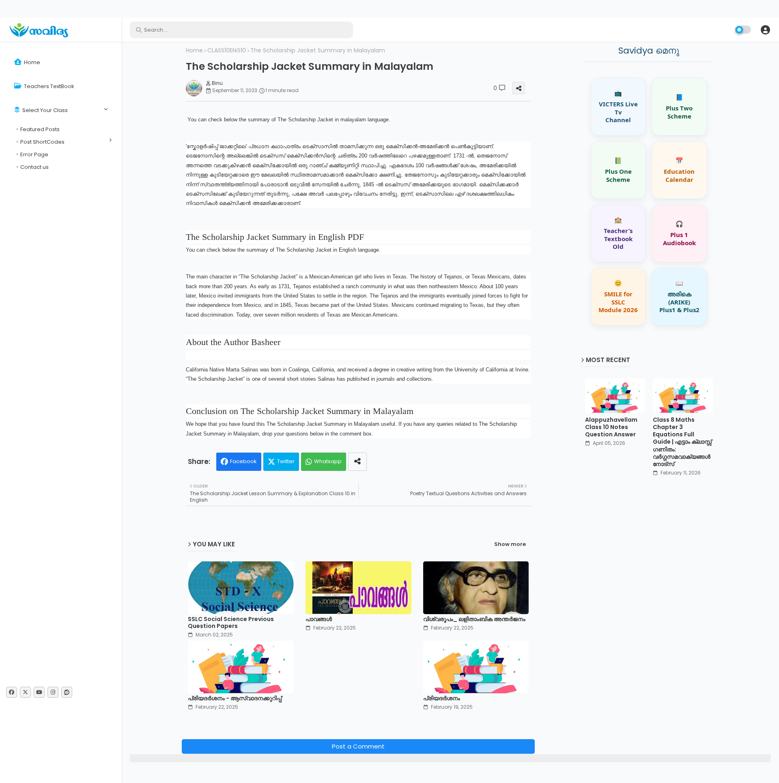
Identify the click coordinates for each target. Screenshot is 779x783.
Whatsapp (328, 461)
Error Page (34, 154)
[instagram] (52, 692)
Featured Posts (40, 129)
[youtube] (39, 692)
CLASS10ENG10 (226, 50)
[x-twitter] (25, 692)
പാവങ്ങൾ (319, 619)
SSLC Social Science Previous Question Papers (231, 623)
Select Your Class (44, 110)
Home (31, 62)
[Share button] (357, 462)
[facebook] (11, 692)
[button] (765, 30)
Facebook (243, 461)
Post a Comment (358, 746)
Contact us (34, 167)
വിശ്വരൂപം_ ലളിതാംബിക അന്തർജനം (474, 619)
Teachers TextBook (48, 86)
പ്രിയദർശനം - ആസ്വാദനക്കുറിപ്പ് (235, 698)
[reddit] (66, 692)
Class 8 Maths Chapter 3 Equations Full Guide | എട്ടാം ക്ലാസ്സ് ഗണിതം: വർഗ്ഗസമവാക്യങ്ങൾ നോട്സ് (682, 442)
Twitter (286, 461)
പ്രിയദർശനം (441, 698)
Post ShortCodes (42, 142)
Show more (510, 544)
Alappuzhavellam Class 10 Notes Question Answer (611, 427)
